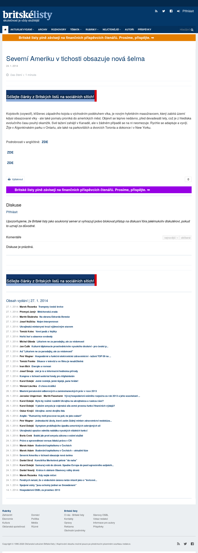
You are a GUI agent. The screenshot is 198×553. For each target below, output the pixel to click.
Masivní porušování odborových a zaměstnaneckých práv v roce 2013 (58, 391)
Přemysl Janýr (28, 311)
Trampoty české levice (50, 306)
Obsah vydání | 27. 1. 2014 (27, 300)
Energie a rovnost (41, 366)
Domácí (35, 514)
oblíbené (185, 237)
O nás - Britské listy (74, 514)
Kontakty (68, 518)
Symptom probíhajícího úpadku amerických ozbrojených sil (67, 425)
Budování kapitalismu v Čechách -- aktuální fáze (61, 450)
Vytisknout (17, 179)
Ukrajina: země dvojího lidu (50, 410)
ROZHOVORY (58, 29)
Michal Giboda (27, 341)
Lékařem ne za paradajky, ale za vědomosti (60, 341)
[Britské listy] (51, 96)
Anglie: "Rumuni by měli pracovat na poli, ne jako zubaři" (51, 416)
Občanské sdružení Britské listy (40, 543)
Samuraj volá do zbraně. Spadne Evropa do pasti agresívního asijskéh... (74, 465)
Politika (35, 518)
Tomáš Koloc (27, 331)
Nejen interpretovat (47, 321)
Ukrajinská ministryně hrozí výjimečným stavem (46, 326)
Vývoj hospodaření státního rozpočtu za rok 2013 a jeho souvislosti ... (102, 396)
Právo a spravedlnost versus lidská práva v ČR (46, 440)
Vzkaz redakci (100, 518)
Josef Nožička (27, 321)
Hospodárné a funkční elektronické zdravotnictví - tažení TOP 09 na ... (73, 356)
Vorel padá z (46, 331)
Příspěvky (144, 29)
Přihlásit (188, 11)
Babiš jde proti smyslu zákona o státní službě (58, 435)
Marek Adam (27, 445)
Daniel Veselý (27, 470)
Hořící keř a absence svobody (36, 336)
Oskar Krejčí (27, 410)
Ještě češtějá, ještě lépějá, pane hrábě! (56, 381)
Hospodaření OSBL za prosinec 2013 (40, 490)
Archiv (42, 29)
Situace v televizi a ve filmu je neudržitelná (60, 361)
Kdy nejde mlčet (47, 475)
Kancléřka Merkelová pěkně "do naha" (56, 460)
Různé (34, 526)
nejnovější (170, 237)
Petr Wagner (26, 356)
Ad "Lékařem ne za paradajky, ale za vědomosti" (46, 351)
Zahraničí (7, 514)
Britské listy (29, 16)
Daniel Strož (26, 460)
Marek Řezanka (28, 306)
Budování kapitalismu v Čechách (53, 445)
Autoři (129, 29)
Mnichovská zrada (48, 311)
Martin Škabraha (29, 316)
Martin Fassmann (53, 396)
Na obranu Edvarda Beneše (54, 316)
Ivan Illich (25, 366)
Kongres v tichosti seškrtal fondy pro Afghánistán (47, 376)
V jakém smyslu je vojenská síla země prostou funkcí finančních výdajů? (75, 405)
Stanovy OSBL (100, 514)
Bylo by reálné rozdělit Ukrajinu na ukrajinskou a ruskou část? (69, 401)
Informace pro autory (104, 522)
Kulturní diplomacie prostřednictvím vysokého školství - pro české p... (70, 346)
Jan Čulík (25, 346)
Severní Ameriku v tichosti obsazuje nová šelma (46, 455)
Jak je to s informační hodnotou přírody (56, 371)
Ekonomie (7, 518)
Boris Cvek (26, 435)
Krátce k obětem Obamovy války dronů (57, 470)
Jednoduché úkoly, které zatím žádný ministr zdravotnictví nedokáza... (73, 420)
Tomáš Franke (27, 361)
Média (34, 522)
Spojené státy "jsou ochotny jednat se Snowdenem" (48, 485)
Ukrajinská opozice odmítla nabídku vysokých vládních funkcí (53, 430)
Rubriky (91, 29)
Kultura (6, 522)
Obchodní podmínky (74, 530)
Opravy (68, 522)
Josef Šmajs (26, 371)
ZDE (45, 142)
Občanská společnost (13, 526)
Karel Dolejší (27, 381)
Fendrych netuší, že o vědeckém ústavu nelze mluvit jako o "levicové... (58, 480)
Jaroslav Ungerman (31, 396)
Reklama (69, 526)
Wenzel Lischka (28, 386)
